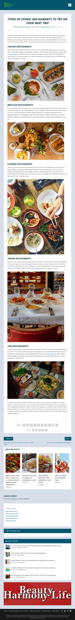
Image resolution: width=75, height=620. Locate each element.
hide (13, 509)
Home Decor (21, 562)
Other (19, 547)
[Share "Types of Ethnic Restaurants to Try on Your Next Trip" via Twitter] (27, 425)
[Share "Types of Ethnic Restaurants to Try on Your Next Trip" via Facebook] (24, 425)
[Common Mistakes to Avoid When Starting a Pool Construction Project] (8, 569)
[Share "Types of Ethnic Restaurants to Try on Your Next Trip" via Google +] (31, 425)
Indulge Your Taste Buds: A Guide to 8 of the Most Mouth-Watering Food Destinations (13, 480)
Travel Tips (24, 547)
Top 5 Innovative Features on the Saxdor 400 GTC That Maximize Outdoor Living (36, 546)
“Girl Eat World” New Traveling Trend (61, 478)
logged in (14, 499)
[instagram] (70, 611)
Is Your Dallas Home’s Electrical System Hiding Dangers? (28, 553)
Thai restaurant (51, 354)
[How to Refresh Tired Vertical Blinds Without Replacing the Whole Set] (8, 561)
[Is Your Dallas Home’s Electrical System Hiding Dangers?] (8, 554)
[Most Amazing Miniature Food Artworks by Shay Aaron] (45, 463)
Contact (26, 611)
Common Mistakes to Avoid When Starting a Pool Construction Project (33, 568)
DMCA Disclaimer (35, 611)
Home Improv (20, 555)
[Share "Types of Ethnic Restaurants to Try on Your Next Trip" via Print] (57, 425)
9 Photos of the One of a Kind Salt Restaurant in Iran (29, 478)
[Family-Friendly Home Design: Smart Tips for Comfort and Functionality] (8, 576)
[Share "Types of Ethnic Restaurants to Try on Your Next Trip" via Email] (53, 425)
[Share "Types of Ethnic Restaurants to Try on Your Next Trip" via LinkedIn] (42, 425)
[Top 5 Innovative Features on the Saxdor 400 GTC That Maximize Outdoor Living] (8, 547)
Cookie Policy (55, 611)
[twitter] (65, 611)
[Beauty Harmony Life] (37, 605)
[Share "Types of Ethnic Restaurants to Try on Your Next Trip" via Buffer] (46, 425)
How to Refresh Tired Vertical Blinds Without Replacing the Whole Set (33, 560)
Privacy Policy (46, 611)
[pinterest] (67, 611)
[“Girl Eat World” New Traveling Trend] (62, 463)
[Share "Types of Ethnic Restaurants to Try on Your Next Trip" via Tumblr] (35, 425)
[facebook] (62, 611)
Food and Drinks (46, 27)
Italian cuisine (13, 54)
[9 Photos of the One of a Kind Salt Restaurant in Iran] (29, 463)
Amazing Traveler (24, 27)
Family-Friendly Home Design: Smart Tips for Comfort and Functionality (33, 575)
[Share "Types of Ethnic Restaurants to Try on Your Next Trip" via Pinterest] (38, 425)
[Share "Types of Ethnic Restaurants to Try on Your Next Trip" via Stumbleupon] (49, 425)
